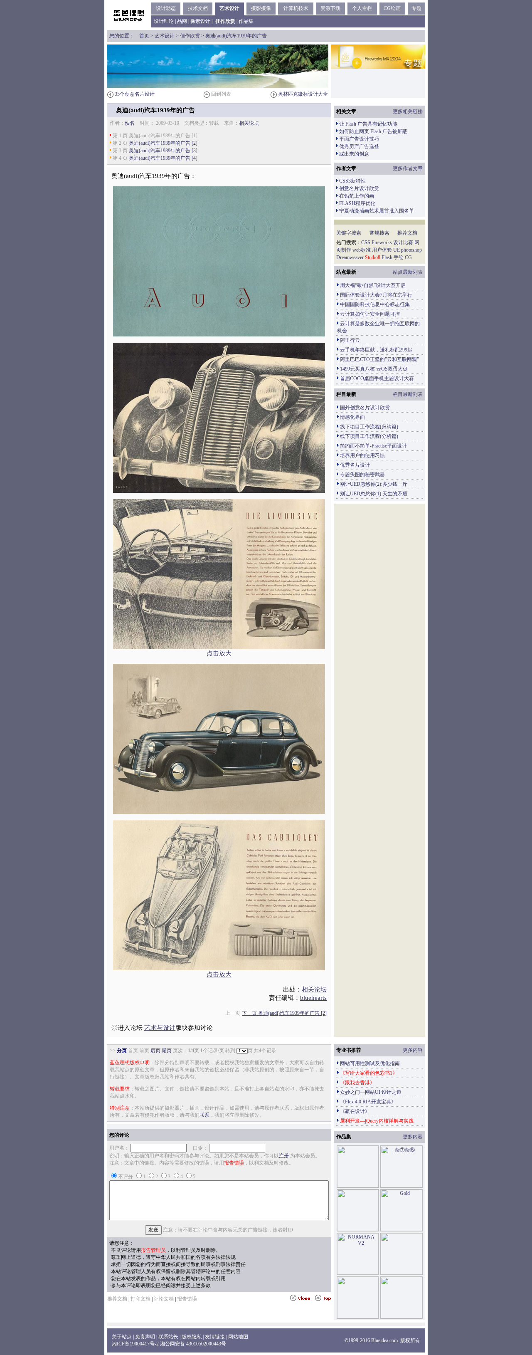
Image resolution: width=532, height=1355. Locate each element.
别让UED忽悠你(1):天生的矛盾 (373, 494)
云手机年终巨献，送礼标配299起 (376, 350)
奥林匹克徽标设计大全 (303, 94)
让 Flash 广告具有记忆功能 (368, 124)
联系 (204, 1115)
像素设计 (200, 21)
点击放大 (219, 653)
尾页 (167, 1050)
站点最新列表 (408, 272)
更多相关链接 (408, 111)
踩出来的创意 (354, 154)
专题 (416, 8)
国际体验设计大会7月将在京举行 (376, 295)
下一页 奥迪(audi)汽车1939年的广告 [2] (284, 1013)
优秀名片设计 (355, 465)
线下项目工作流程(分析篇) (369, 436)
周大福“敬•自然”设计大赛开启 (373, 285)
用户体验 (382, 250)
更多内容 (413, 1050)
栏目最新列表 (408, 394)
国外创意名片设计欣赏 (365, 407)
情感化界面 (352, 417)
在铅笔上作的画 (356, 196)
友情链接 (215, 1337)
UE (396, 250)
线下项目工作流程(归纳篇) (369, 427)
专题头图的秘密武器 (362, 474)
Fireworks (382, 242)
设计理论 (164, 21)
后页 (155, 1050)
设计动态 (166, 8)
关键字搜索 (348, 233)
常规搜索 (379, 233)
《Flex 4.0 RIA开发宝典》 (368, 1102)
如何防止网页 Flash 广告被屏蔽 (373, 131)
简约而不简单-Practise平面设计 (373, 446)
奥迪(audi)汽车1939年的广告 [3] (163, 150)
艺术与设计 (159, 1027)
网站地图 (238, 1337)
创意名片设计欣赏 (359, 188)
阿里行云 (350, 340)
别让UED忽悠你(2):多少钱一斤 (373, 484)
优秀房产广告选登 (359, 146)
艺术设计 (229, 8)
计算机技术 (295, 8)
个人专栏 (362, 8)
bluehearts (313, 997)
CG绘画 (392, 8)
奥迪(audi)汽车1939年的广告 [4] (163, 158)
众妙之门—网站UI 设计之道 (370, 1092)
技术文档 (198, 8)
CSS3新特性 (352, 181)
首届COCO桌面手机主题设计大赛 (377, 378)
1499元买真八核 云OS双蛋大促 (374, 369)
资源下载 (330, 8)
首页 (144, 36)
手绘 (399, 257)
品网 (182, 21)
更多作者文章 (408, 168)
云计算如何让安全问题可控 (370, 314)
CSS (365, 242)
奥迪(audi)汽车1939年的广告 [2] (163, 143)
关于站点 (122, 1337)
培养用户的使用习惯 (362, 455)
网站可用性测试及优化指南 (370, 1063)
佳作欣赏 (190, 36)
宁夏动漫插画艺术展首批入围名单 (376, 211)
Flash (387, 257)
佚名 (130, 123)
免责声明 (145, 1337)
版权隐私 (192, 1337)
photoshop (411, 250)
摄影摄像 (261, 8)
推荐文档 (407, 233)
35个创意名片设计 (135, 94)
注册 (284, 1156)
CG (408, 257)
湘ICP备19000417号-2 (135, 1344)
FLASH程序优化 (357, 203)
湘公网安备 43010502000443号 (193, 1344)
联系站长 (168, 1337)
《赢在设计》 (355, 1111)
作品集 (246, 21)
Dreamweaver (350, 257)
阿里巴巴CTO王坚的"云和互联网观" (379, 359)
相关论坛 (249, 123)
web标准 (361, 250)
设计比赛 (403, 242)
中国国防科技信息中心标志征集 (375, 304)
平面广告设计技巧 (359, 139)
